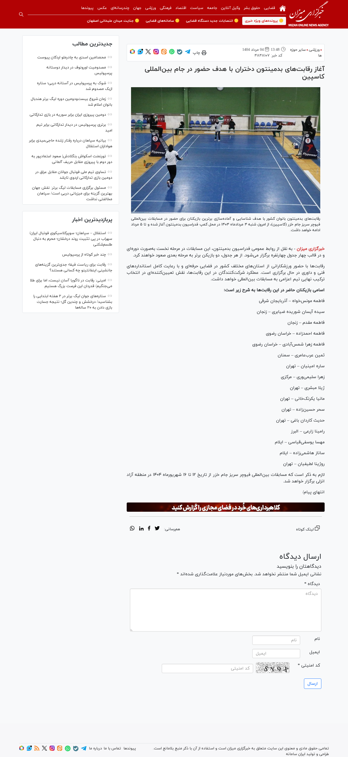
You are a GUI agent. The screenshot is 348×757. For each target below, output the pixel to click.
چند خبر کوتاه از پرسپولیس (84, 254)
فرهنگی (166, 8)
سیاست (196, 8)
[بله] (179, 53)
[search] (21, 14)
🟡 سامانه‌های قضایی (162, 20)
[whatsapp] (132, 529)
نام (317, 639)
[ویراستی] (140, 53)
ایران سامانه (295, 754)
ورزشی (150, 8)
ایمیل (314, 652)
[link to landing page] (308, 14)
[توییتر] (148, 53)
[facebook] (149, 529)
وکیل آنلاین (230, 8)
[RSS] (36, 749)
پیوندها (87, 8)
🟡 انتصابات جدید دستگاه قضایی (212, 20)
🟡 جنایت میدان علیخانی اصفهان (113, 20)
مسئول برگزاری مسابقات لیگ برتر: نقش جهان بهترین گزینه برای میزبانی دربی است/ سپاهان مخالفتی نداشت (72, 193)
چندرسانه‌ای (120, 8)
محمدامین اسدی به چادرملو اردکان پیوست (71, 57)
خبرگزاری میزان (311, 249)
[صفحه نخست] (282, 8)
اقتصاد (180, 8)
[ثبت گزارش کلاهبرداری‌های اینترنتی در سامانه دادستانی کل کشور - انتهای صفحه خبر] (226, 507)
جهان (137, 8)
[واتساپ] (172, 53)
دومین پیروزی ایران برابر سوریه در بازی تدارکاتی (68, 114)
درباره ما (95, 748)
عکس (102, 8)
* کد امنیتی (309, 665)
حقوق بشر (252, 8)
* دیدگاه (312, 584)
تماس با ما (112, 748)
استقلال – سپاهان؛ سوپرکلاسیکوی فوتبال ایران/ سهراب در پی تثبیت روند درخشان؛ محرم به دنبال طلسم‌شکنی (70, 239)
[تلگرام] (187, 53)
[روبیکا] (132, 53)
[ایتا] (164, 53)
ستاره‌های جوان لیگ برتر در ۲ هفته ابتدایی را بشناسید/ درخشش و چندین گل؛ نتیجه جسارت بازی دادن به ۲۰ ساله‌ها (72, 302)
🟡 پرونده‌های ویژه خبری (264, 20)
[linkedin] (141, 529)
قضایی (269, 8)
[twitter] (157, 529)
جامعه (212, 8)
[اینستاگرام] (156, 53)
